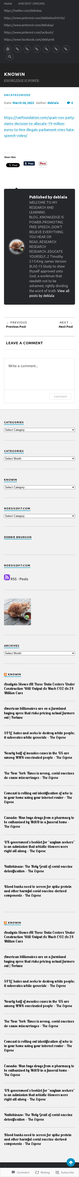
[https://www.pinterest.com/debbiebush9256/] (37, 49)
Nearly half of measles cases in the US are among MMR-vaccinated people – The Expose (38, 755)
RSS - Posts (19, 579)
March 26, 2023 (23, 103)
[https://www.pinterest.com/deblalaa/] (46, 49)
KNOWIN (14, 74)
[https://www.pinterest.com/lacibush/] (56, 49)
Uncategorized (17, 94)
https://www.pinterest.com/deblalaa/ (29, 25)
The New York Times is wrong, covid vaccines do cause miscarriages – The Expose (39, 775)
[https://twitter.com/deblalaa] (27, 49)
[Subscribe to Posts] (7, 579)
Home (8, 3)
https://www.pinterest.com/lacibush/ (29, 32)
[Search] (10, 56)
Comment (60, 396)
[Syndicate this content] (5, 674)
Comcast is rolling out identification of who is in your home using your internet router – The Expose (38, 797)
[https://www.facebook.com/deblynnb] (66, 49)
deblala (53, 103)
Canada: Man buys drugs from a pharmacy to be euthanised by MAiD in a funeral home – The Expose (39, 822)
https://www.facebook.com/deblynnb (29, 39)
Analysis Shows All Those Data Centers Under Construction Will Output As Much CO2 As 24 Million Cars (39, 688)
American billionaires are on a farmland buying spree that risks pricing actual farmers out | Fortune (39, 712)
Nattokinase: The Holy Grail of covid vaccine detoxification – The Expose (38, 868)
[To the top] (71, 1162)
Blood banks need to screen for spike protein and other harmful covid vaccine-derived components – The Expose (37, 890)
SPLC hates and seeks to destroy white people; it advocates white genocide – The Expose (39, 735)
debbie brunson (18, 537)
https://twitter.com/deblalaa (23, 10)
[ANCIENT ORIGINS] (17, 49)
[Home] (8, 49)
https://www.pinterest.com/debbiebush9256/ (34, 18)
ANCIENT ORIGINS (31, 3)
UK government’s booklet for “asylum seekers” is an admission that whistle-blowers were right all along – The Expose (39, 846)
